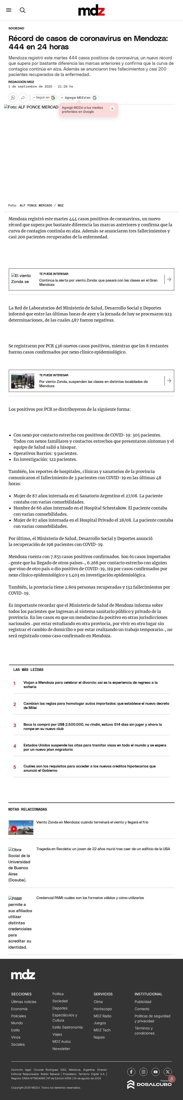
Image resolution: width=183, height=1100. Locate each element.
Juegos (100, 1023)
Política (58, 994)
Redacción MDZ (21, 82)
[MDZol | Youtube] (155, 1072)
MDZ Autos (61, 1041)
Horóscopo (103, 1009)
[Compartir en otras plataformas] (23, 97)
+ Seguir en (41, 97)
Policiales (18, 1016)
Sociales (18, 1044)
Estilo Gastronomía (67, 1027)
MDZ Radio (103, 1016)
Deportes (60, 1008)
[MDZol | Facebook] (131, 1072)
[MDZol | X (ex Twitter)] (168, 1072)
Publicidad (143, 1002)
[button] (8, 10)
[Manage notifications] (172, 1079)
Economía (19, 1009)
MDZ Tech (102, 1030)
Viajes (57, 1034)
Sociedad (16, 28)
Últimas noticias (23, 1002)
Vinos (15, 1037)
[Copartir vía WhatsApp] (12, 97)
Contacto (142, 1009)
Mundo (17, 1023)
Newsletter (61, 1049)
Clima (98, 1002)
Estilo (15, 1030)
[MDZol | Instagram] (143, 1072)
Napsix (99, 1037)
